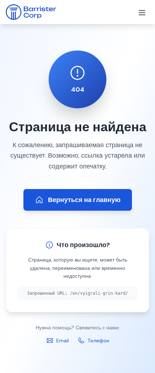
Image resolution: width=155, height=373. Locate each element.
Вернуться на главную (84, 200)
